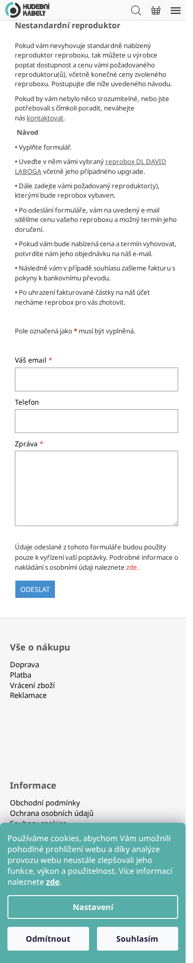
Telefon (27, 402)
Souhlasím (137, 938)
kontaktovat (45, 117)
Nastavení (93, 907)
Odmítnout (48, 938)
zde (131, 567)
